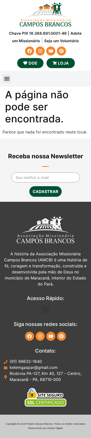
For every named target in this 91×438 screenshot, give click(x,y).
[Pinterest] (61, 51)
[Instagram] (40, 51)
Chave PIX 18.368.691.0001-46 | (39, 33)
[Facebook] (29, 51)
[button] (7, 79)
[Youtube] (50, 51)
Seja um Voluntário (61, 40)
